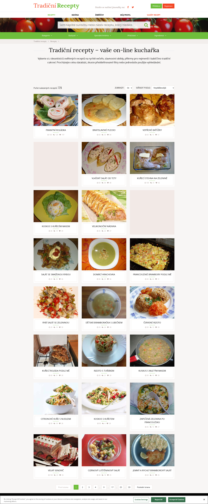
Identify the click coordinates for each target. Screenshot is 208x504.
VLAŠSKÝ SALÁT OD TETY (104, 178)
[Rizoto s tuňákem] (104, 351)
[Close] (204, 499)
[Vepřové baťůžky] (152, 110)
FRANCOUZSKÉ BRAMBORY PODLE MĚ (152, 274)
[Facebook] (128, 7)
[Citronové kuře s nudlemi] (56, 399)
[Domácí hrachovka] (104, 254)
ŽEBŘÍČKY (99, 15)
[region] (104, 500)
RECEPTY (51, 15)
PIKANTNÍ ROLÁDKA (56, 130)
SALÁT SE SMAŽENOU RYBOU (56, 274)
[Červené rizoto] (152, 302)
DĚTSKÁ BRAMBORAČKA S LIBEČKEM (104, 322)
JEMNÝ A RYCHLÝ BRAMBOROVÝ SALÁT (152, 470)
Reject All (158, 499)
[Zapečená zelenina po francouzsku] (152, 399)
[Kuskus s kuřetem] (104, 399)
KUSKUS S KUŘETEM (104, 418)
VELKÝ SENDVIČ (56, 470)
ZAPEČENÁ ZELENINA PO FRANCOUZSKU (152, 420)
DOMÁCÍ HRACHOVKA (104, 274)
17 (112, 487)
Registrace (168, 6)
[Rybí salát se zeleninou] (56, 302)
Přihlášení (156, 6)
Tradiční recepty (40, 41)
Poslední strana (143, 487)
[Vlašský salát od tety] (104, 158)
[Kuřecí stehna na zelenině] (152, 158)
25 (121, 487)
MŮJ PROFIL (125, 15)
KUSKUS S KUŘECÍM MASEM (56, 226)
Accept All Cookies (176, 499)
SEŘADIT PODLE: (143, 87)
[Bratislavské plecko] (104, 110)
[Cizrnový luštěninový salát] (104, 450)
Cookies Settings (141, 499)
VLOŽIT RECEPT (153, 15)
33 (129, 487)
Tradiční (56, 5)
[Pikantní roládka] (56, 110)
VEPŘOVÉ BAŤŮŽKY (152, 130)
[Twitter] (133, 7)
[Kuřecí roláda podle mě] (56, 351)
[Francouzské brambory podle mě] (152, 254)
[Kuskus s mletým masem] (152, 351)
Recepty (53, 41)
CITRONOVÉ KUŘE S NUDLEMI (56, 418)
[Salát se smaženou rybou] (56, 254)
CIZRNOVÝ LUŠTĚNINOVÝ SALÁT (104, 470)
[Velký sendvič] (56, 450)
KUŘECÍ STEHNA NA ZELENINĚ (152, 178)
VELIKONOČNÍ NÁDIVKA (104, 226)
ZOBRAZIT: (119, 87)
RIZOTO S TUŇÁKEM (104, 370)
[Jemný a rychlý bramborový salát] (152, 450)
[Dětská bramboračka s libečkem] (104, 302)
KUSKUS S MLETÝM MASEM (152, 370)
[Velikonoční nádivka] (104, 206)
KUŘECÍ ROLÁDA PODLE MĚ (56, 370)
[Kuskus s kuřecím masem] (56, 206)
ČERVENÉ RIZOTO (152, 322)
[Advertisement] (104, 75)
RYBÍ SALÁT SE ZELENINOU (55, 322)
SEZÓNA (75, 15)
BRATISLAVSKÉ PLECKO (104, 130)
